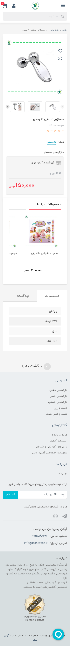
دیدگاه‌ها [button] (23, 296)
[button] (7, 5)
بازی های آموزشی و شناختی (51, 447)
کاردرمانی (51, 142)
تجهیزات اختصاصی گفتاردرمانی (49, 453)
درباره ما (62, 473)
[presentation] (62, 107)
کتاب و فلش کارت (56, 414)
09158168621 (39, 536)
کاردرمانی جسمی (57, 402)
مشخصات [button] (52, 296)
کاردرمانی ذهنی (58, 390)
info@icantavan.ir (35, 543)
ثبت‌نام (10, 495)
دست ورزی (60, 408)
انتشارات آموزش (57, 441)
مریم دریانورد (59, 435)
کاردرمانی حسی (58, 396)
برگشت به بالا (31, 366)
